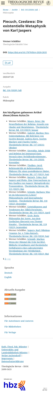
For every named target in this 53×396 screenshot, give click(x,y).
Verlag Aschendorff (11, 355)
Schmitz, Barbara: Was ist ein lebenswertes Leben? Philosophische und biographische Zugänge (29, 196)
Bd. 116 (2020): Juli (29, 9)
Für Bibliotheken (12, 326)
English (8, 277)
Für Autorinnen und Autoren (18, 320)
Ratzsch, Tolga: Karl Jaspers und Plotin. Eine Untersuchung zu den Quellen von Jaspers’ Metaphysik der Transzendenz (29, 181)
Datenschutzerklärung (12, 361)
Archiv (15, 9)
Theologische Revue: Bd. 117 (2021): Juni (29, 174)
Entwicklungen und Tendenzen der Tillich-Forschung (28, 208)
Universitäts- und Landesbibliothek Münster (14, 351)
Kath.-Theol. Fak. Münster (14, 346)
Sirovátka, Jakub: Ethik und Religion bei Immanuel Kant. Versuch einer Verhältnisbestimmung (29, 153)
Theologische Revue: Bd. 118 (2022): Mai (29, 253)
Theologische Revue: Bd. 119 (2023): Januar (29, 128)
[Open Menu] (3, 3)
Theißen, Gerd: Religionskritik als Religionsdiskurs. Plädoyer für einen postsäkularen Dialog (29, 168)
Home (5, 9)
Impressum (7, 358)
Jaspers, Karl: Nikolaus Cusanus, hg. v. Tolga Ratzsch (29, 232)
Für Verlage (10, 332)
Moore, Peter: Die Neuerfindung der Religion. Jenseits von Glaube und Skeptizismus (29, 124)
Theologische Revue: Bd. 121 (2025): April (29, 212)
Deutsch (8, 272)
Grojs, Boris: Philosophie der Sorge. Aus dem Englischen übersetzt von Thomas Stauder (25, 220)
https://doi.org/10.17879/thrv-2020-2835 (27, 52)
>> (9, 258)
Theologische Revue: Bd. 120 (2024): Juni (29, 236)
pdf (9, 63)
